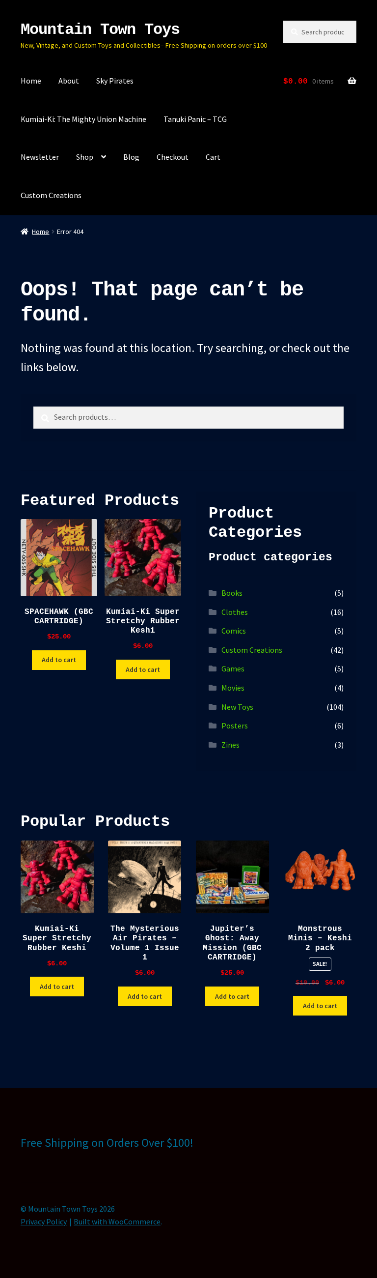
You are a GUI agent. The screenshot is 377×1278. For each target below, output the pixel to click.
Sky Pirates (115, 81)
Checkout (172, 157)
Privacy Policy (44, 1221)
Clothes (234, 612)
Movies (232, 688)
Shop (84, 157)
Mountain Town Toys (100, 30)
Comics (233, 631)
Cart (213, 157)
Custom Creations (51, 195)
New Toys (237, 707)
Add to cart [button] (59, 659)
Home (31, 81)
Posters (234, 725)
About (68, 81)
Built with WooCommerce (117, 1221)
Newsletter (40, 157)
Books (231, 593)
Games (232, 668)
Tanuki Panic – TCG (195, 119)
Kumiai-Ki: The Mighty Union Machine (83, 119)
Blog (131, 157)
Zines (230, 745)
